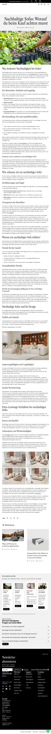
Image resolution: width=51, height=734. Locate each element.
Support (28, 672)
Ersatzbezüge (41, 679)
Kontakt (4, 699)
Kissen (39, 677)
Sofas (39, 674)
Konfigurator (38, 493)
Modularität (17, 679)
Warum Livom (17, 677)
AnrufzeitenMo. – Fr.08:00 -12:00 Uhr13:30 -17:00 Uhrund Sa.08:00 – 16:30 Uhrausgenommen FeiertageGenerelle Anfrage (6, 715)
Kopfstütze (40, 685)
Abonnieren (17, 669)
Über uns (17, 672)
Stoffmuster (17, 687)
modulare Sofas (12, 146)
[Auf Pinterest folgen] (3, 689)
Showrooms (29, 677)
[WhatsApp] (48, 731)
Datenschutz (42, 731)
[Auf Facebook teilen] (7, 518)
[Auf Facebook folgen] (3, 686)
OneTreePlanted (6, 396)
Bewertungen (17, 682)
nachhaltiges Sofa (33, 74)
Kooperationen (29, 682)
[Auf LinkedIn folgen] (3, 691)
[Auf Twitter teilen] (10, 518)
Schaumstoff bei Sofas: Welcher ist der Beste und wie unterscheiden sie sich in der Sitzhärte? (37, 555)
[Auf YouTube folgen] (6, 689)
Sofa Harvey (11, 327)
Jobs (27, 685)
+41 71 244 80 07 (6, 705)
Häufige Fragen (18, 690)
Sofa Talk (16, 693)
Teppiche (40, 693)
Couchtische (41, 690)
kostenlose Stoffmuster (20, 289)
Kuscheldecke (41, 687)
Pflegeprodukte (42, 682)
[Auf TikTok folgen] (10, 689)
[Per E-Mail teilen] (17, 518)
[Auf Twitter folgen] (6, 686)
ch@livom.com (5, 724)
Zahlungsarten (29, 679)
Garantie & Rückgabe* (25, 731)
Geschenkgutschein (43, 696)
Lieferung (28, 687)
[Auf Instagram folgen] (10, 686)
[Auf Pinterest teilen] (14, 518)
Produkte (41, 672)
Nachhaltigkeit (22, 143)
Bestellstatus (29, 674)
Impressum (35, 731)
